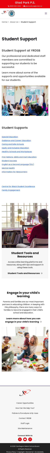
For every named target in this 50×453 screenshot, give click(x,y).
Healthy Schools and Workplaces (17, 151)
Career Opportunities (25, 403)
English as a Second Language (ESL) (18, 164)
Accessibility (39, 452)
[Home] (5, 13)
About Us (14, 22)
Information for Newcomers (14, 171)
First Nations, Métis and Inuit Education (19, 157)
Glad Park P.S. (25, 3)
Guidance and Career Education (16, 140)
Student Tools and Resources (24, 273)
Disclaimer (29, 452)
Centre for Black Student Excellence (18, 186)
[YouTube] (25, 439)
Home (4, 22)
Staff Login (25, 423)
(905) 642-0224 (15, 6)
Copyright (20, 452)
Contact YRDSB (25, 418)
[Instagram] (30, 439)
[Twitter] (20, 439)
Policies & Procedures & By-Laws (25, 413)
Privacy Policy (11, 452)
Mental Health (8, 168)
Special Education (10, 136)
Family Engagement (11, 190)
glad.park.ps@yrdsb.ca (33, 6)
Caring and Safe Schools (13, 144)
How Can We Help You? (25, 408)
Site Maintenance (25, 428)
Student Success (9, 160)
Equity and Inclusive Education (15, 148)
